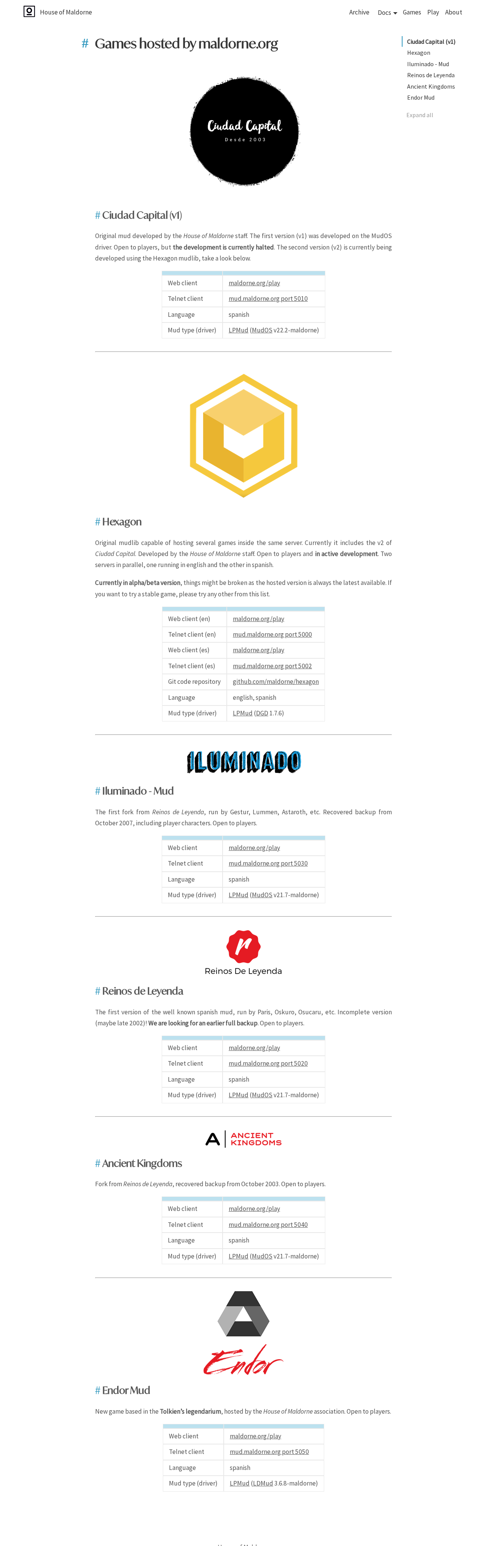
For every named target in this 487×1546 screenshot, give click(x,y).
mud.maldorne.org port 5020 (268, 1063)
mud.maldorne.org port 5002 (272, 666)
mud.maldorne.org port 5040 (268, 1224)
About (453, 12)
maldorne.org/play (254, 283)
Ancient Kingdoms (431, 86)
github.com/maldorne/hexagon (276, 681)
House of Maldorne (66, 12)
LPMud (238, 330)
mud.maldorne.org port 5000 (272, 634)
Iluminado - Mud (428, 64)
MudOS (262, 330)
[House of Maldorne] (37, 12)
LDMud (263, 1483)
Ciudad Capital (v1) (431, 41)
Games (412, 12)
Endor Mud (420, 97)
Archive (359, 12)
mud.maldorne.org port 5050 (269, 1451)
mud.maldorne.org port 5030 (268, 863)
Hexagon (418, 52)
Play (433, 12)
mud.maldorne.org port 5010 (268, 298)
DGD (262, 713)
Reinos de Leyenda (431, 75)
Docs (384, 12)
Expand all (419, 115)
